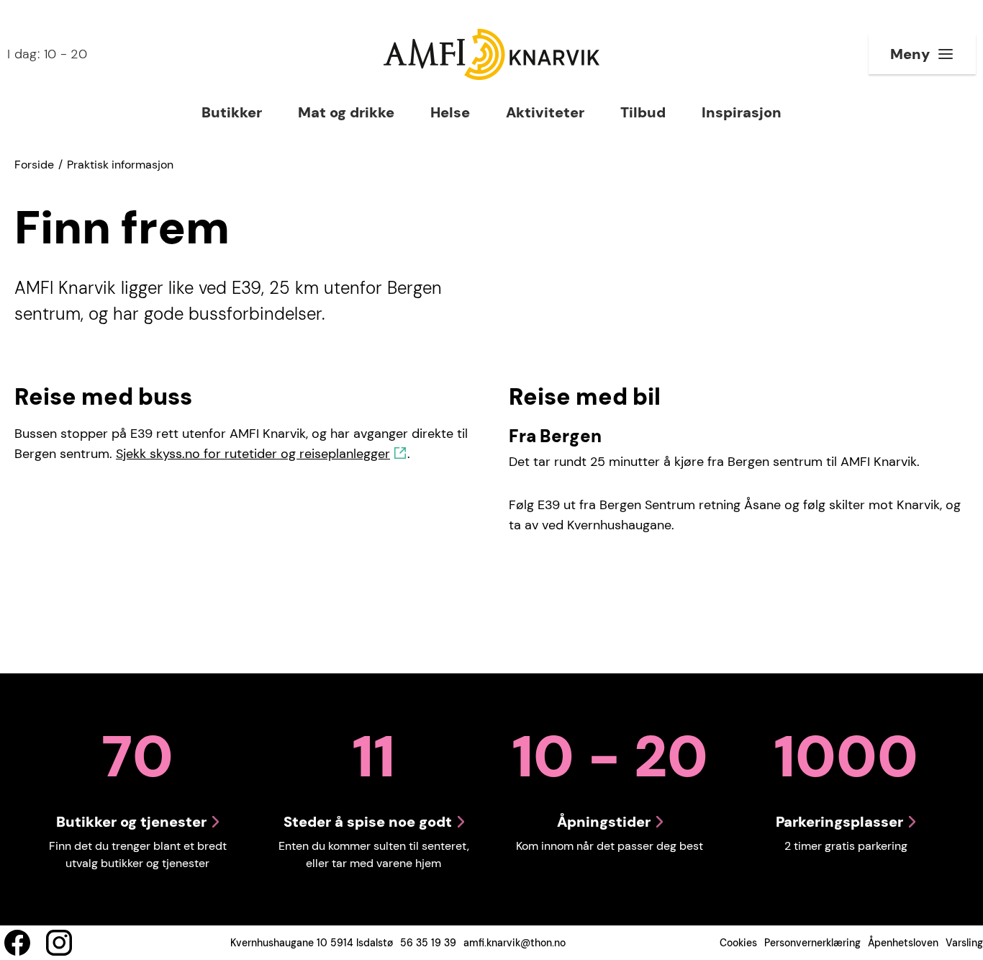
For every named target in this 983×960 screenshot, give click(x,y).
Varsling (964, 942)
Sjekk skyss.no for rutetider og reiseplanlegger (253, 453)
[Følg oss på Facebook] (17, 942)
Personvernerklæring (812, 942)
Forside (34, 164)
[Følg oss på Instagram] (59, 942)
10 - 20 (47, 54)
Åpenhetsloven (903, 942)
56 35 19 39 (428, 942)
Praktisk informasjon (120, 164)
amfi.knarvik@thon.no (514, 942)
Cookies (738, 942)
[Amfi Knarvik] (491, 54)
